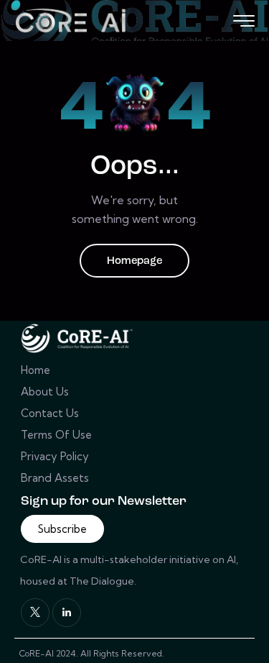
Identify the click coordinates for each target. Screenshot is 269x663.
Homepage (134, 261)
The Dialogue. (104, 581)
